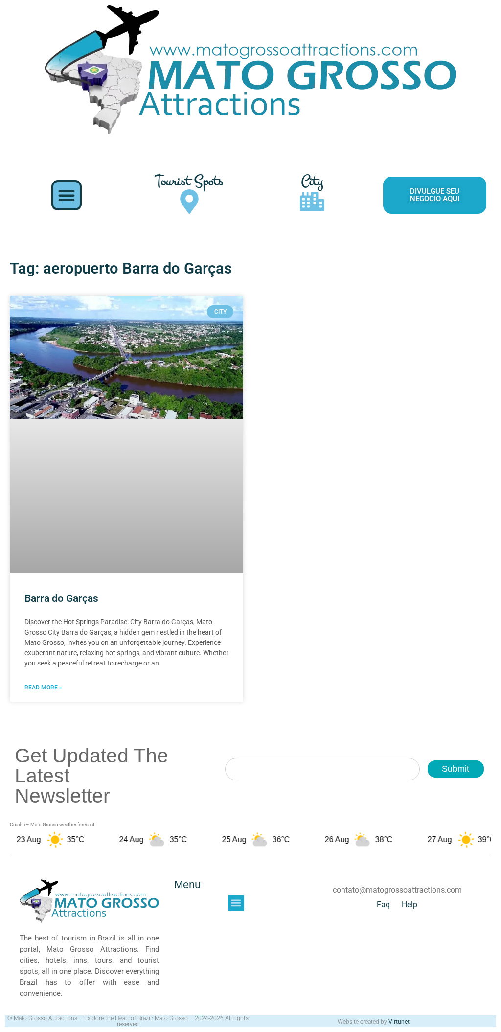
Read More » (43, 687)
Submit (455, 769)
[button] (66, 195)
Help (409, 904)
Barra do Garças (61, 598)
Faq (383, 904)
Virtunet (399, 1021)
